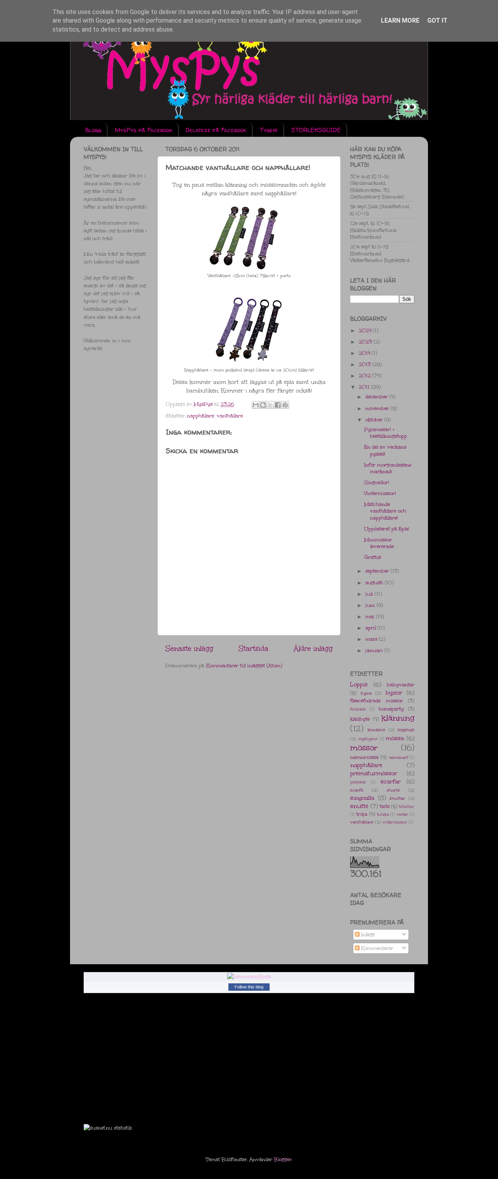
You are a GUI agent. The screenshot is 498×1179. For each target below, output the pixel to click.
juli (370, 593)
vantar (402, 814)
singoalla (362, 798)
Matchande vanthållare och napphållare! (385, 511)
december (377, 396)
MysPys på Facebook (143, 130)
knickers (376, 730)
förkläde (358, 709)
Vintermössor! (380, 493)
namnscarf (398, 757)
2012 (365, 375)
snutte (359, 806)
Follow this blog (249, 987)
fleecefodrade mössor (376, 700)
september (378, 570)
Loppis (359, 684)
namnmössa (364, 757)
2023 (366, 341)
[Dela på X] (270, 405)
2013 (365, 364)
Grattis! (372, 557)
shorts (393, 790)
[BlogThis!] (263, 405)
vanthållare (230, 415)
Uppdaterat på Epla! (386, 528)
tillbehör (406, 807)
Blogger (283, 1159)
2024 (366, 330)
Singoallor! (376, 482)
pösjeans (358, 782)
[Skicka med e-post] (256, 405)
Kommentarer (376, 948)
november (378, 408)
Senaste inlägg (189, 648)
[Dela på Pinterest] (285, 405)
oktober (374, 419)
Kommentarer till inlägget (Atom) (244, 665)
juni (371, 605)
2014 (365, 353)
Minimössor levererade (379, 543)
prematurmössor (373, 773)
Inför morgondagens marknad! (387, 468)
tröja (361, 814)
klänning (398, 717)
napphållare (200, 415)
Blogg (93, 130)
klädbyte (360, 719)
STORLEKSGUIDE (316, 130)
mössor (364, 747)
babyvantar (400, 684)
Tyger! (269, 130)
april (371, 627)
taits (384, 806)
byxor (394, 692)
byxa (366, 693)
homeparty (391, 708)
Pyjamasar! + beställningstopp (385, 432)
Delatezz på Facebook (216, 130)
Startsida (253, 648)
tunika (383, 814)
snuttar (397, 798)
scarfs (356, 790)
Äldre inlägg (313, 648)
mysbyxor (368, 739)
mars (372, 639)
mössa (395, 738)
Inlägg (367, 934)
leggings (406, 730)
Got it (437, 20)
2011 (365, 387)
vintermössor (394, 822)
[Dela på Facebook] (278, 405)
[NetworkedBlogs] (249, 976)
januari (374, 650)
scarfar (391, 781)
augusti (375, 582)
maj (370, 616)
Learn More (400, 20)
